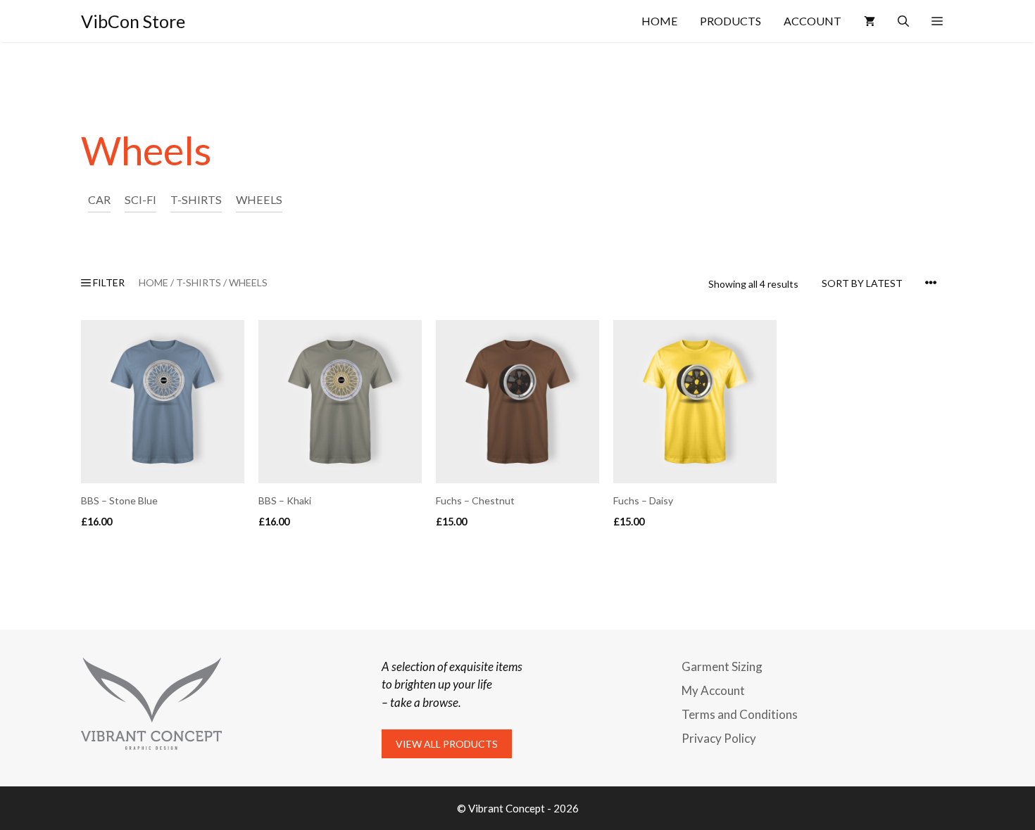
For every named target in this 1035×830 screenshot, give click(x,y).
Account (812, 20)
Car (99, 199)
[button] (937, 21)
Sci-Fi (140, 199)
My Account (713, 690)
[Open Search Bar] (903, 21)
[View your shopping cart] (869, 21)
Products (730, 20)
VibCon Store (133, 21)
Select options (123, 550)
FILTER (108, 282)
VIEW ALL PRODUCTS (447, 744)
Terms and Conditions (740, 714)
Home (659, 20)
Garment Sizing (722, 666)
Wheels (259, 199)
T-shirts (196, 199)
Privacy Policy (719, 738)
